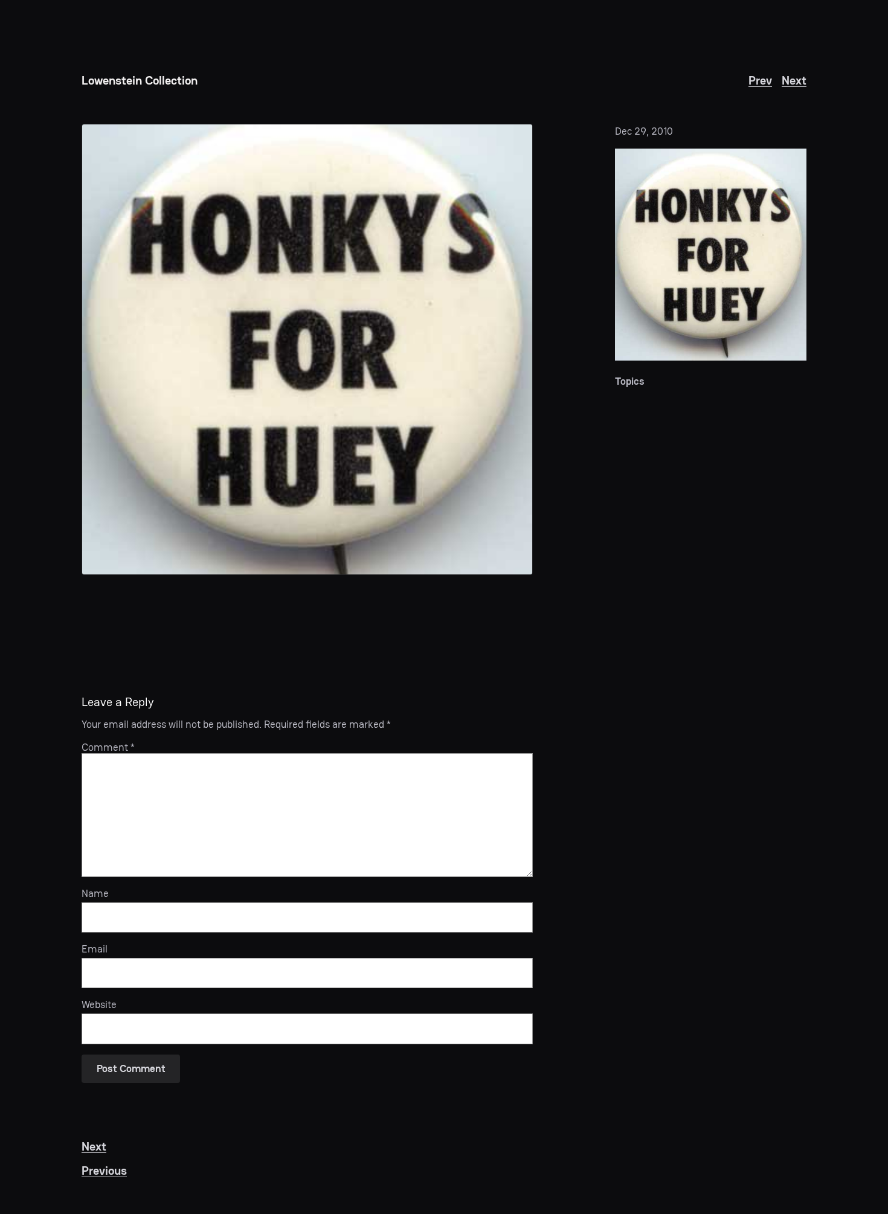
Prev (760, 80)
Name (95, 893)
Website (99, 1004)
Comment (108, 747)
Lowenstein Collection (140, 80)
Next (794, 80)
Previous (104, 1170)
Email (95, 949)
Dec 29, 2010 (644, 131)
